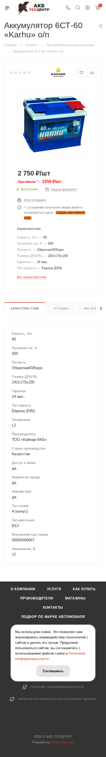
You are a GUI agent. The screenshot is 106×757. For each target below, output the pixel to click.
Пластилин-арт (62, 742)
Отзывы (61, 308)
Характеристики (25, 308)
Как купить (84, 589)
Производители (36, 598)
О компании (23, 589)
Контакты (53, 607)
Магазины (75, 598)
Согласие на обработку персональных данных (57, 699)
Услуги (54, 589)
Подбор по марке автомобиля (53, 617)
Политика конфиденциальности (57, 687)
